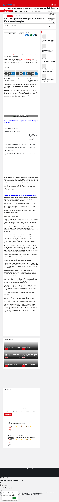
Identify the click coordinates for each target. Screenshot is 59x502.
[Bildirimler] (55, 4)
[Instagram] (32, 468)
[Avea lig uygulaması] (21, 76)
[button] (52, 4)
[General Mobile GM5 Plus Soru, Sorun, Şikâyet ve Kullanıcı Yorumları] (48, 48)
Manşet (6, 348)
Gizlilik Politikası (5, 497)
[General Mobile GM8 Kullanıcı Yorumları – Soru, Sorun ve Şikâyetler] (48, 68)
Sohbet (1, 485)
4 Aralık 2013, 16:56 (19, 435)
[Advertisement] (21, 45)
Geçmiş (6, 485)
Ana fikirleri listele (20, 492)
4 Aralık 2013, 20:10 (17, 422)
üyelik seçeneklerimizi (34, 493)
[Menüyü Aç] (14, 4)
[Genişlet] (1, 484)
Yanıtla (9, 432)
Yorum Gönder (8, 414)
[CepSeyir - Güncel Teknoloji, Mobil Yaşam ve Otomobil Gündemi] (8, 4)
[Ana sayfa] (4, 9)
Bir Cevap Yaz (8, 389)
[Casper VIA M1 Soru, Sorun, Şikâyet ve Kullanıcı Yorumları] (48, 58)
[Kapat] (10, 477)
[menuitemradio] (51, 14)
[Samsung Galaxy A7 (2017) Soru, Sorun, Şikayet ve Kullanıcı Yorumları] (48, 78)
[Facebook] (27, 468)
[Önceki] (11, 11)
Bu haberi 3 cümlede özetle (31, 492)
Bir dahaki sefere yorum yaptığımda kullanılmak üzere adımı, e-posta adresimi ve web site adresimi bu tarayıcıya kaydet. (21, 411)
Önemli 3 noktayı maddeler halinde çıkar (45, 492)
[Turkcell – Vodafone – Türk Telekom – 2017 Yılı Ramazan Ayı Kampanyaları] (32, 76)
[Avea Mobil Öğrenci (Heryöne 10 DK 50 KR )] (9, 76)
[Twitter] (30, 468)
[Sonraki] (12, 11)
